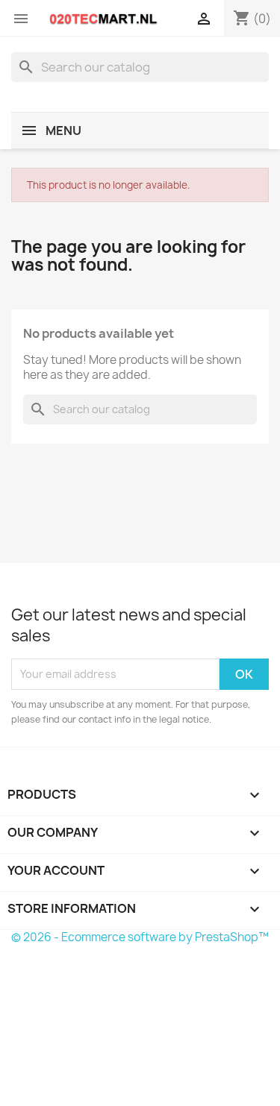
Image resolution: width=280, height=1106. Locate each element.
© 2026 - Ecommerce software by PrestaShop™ (140, 937)
